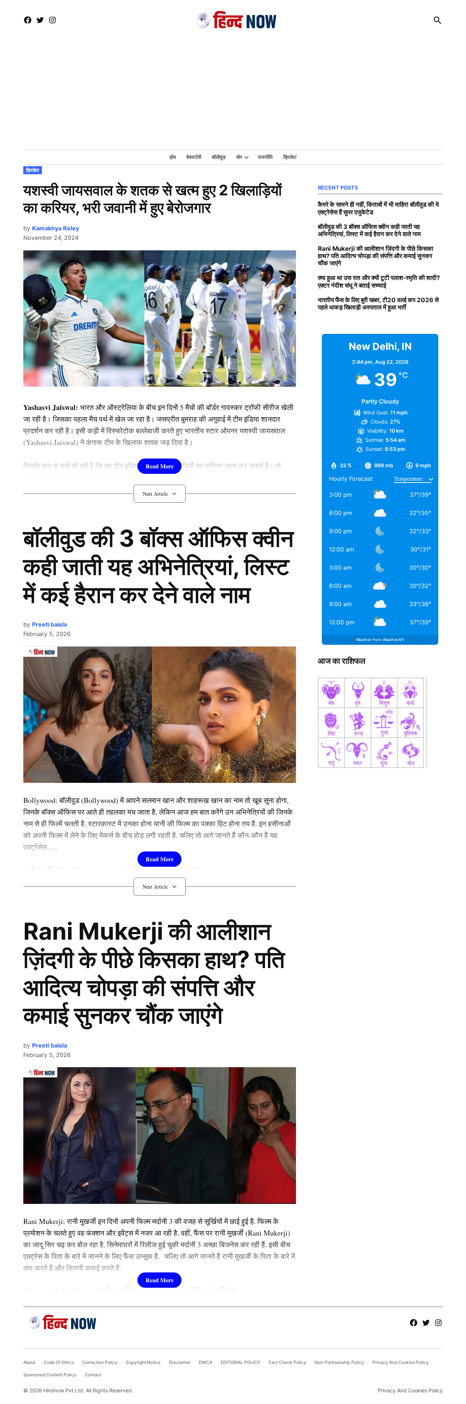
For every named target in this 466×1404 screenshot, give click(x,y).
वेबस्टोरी (193, 157)
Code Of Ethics (59, 1362)
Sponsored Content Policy (49, 1374)
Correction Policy (100, 1362)
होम (173, 157)
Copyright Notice (143, 1362)
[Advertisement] (233, 95)
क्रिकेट (290, 157)
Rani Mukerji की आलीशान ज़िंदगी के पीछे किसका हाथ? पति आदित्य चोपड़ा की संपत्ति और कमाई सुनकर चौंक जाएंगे (154, 973)
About (29, 1362)
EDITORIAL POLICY (240, 1362)
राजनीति (265, 157)
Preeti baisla (49, 624)
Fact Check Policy (287, 1362)
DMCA (205, 1362)
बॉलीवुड (219, 157)
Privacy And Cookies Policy (400, 1362)
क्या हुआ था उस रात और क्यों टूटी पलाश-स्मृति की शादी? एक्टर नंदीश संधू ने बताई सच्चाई (379, 281)
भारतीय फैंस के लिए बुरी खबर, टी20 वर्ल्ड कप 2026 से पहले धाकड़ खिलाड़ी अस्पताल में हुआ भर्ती (378, 303)
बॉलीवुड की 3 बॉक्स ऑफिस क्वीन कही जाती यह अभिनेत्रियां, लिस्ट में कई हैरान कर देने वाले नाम (158, 566)
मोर (239, 157)
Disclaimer (179, 1362)
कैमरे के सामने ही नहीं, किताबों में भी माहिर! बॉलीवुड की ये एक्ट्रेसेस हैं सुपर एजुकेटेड (378, 208)
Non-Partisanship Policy (339, 1362)
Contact (93, 1374)
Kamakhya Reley (55, 228)
